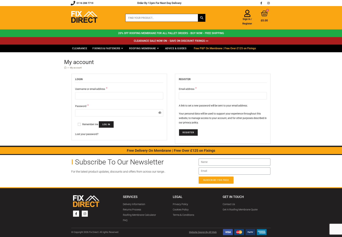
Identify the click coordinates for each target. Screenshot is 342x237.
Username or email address (91, 88)
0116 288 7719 (85, 3)
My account (76, 67)
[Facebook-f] (261, 3)
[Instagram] (268, 3)
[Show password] (159, 113)
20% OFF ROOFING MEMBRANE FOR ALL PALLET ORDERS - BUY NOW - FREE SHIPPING (171, 33)
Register (188, 132)
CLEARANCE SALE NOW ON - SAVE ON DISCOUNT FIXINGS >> (171, 40)
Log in (106, 124)
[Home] (65, 67)
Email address (187, 88)
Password (82, 106)
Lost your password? (87, 134)
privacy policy (190, 122)
